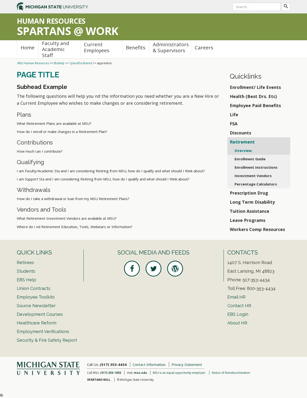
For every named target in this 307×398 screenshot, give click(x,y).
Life (234, 114)
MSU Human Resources (33, 63)
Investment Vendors (253, 175)
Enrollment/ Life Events (255, 87)
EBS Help (26, 279)
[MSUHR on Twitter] (153, 269)
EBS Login (237, 314)
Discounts (240, 133)
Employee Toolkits (36, 297)
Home (28, 47)
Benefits (135, 47)
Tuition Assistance (249, 211)
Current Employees (96, 47)
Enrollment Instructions (256, 167)
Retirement (242, 142)
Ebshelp (59, 63)
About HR (237, 322)
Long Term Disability (252, 202)
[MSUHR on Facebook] (132, 269)
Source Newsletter (36, 305)
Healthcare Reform (36, 322)
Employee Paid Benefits (255, 105)
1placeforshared (80, 63)
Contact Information (149, 364)
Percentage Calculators (256, 184)
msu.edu (140, 373)
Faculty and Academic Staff (55, 49)
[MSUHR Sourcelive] (175, 269)
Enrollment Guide (250, 158)
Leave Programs (247, 220)
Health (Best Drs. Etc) (253, 96)
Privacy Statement (186, 364)
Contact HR (239, 305)
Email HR (236, 297)
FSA (233, 124)
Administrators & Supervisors (171, 47)
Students (26, 271)
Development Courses (40, 314)
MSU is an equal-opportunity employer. (179, 373)
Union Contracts (33, 288)
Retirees (25, 262)
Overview (243, 150)
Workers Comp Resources (257, 229)
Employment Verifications (43, 331)
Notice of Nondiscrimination (231, 373)
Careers (204, 47)
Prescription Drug (249, 193)
